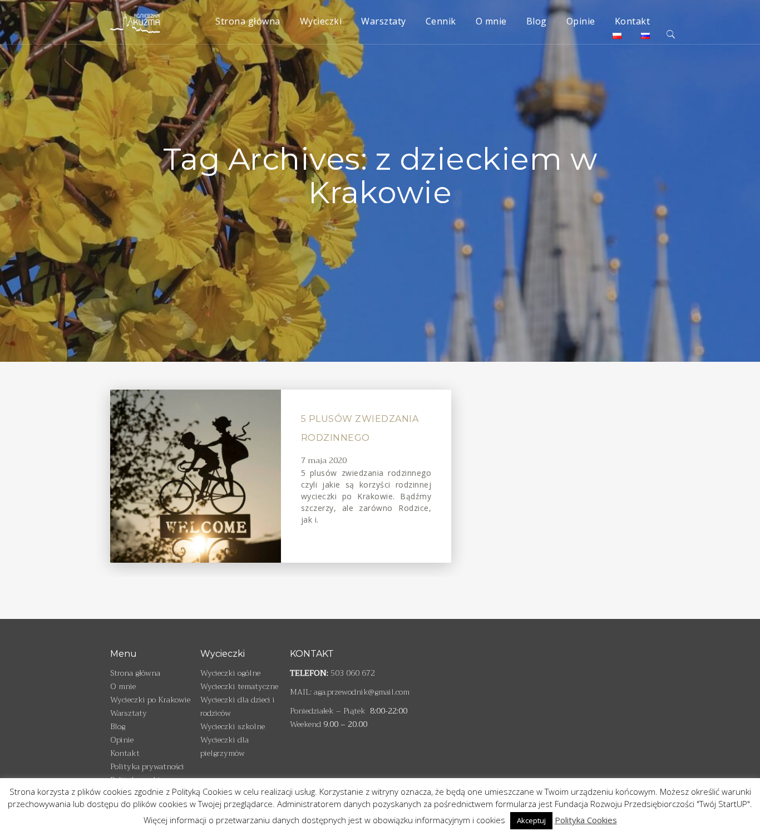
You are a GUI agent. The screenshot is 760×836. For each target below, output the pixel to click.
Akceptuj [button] (531, 820)
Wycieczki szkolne (232, 726)
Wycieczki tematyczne (239, 686)
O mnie (491, 21)
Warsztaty (383, 21)
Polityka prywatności (147, 766)
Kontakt (632, 21)
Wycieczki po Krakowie (150, 699)
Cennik (441, 21)
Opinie (580, 21)
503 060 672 (352, 673)
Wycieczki (321, 21)
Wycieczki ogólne (230, 673)
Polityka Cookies (586, 819)
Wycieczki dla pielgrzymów (224, 746)
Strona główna (247, 21)
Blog (536, 21)
